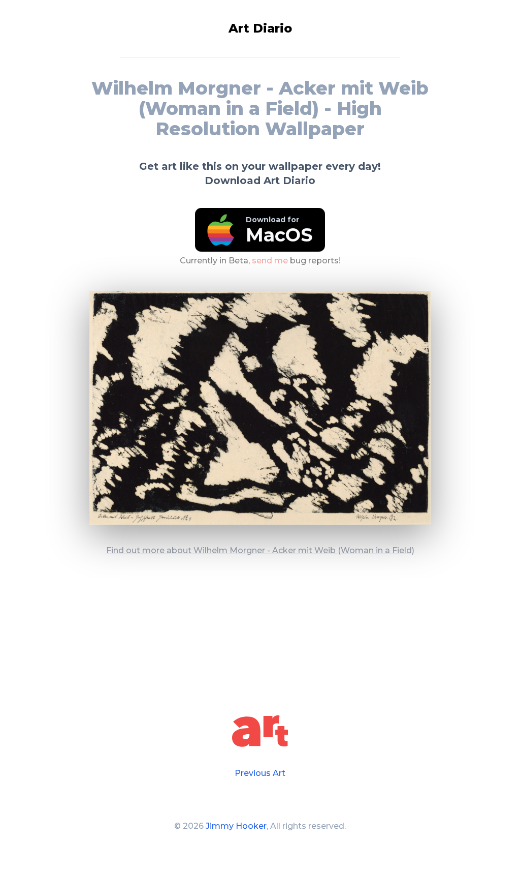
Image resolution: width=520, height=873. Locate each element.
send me (270, 260)
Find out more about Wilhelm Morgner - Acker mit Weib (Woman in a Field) (260, 550)
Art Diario (260, 28)
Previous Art (260, 773)
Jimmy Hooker (236, 826)
